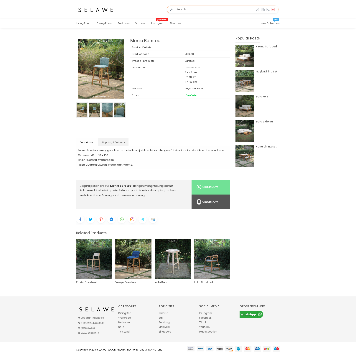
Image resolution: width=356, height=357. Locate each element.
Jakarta (163, 313)
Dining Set (124, 313)
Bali (161, 318)
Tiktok (202, 322)
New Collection (270, 22)
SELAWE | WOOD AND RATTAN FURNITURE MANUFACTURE (129, 349)
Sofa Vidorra (264, 121)
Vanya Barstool (125, 282)
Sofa (121, 327)
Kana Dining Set (266, 146)
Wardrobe (124, 318)
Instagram (159, 22)
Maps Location (208, 331)
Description (87, 142)
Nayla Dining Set (266, 71)
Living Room (83, 23)
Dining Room (104, 23)
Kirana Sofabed (266, 46)
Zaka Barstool (203, 282)
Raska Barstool (86, 282)
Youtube (204, 327)
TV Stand (124, 331)
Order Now (210, 187)
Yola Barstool (164, 282)
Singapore (165, 331)
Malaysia (164, 327)
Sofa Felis (262, 96)
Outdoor (140, 23)
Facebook (205, 318)
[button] (119, 69)
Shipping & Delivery (113, 142)
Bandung (164, 322)
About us (175, 23)
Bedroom (123, 23)
